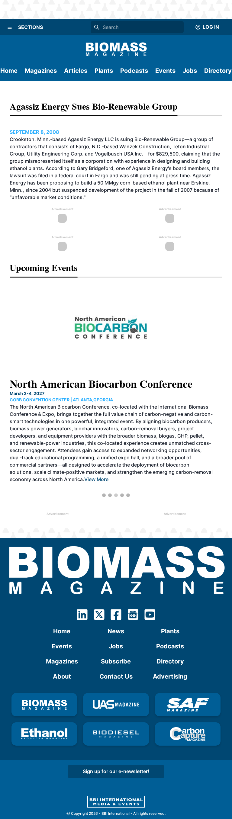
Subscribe (116, 661)
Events (165, 70)
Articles (75, 70)
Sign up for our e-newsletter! (116, 771)
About (62, 676)
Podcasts (134, 70)
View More (96, 479)
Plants (104, 70)
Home (9, 70)
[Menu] (10, 27)
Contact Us (116, 676)
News (116, 631)
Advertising (170, 676)
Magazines (41, 70)
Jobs (190, 70)
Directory (218, 70)
